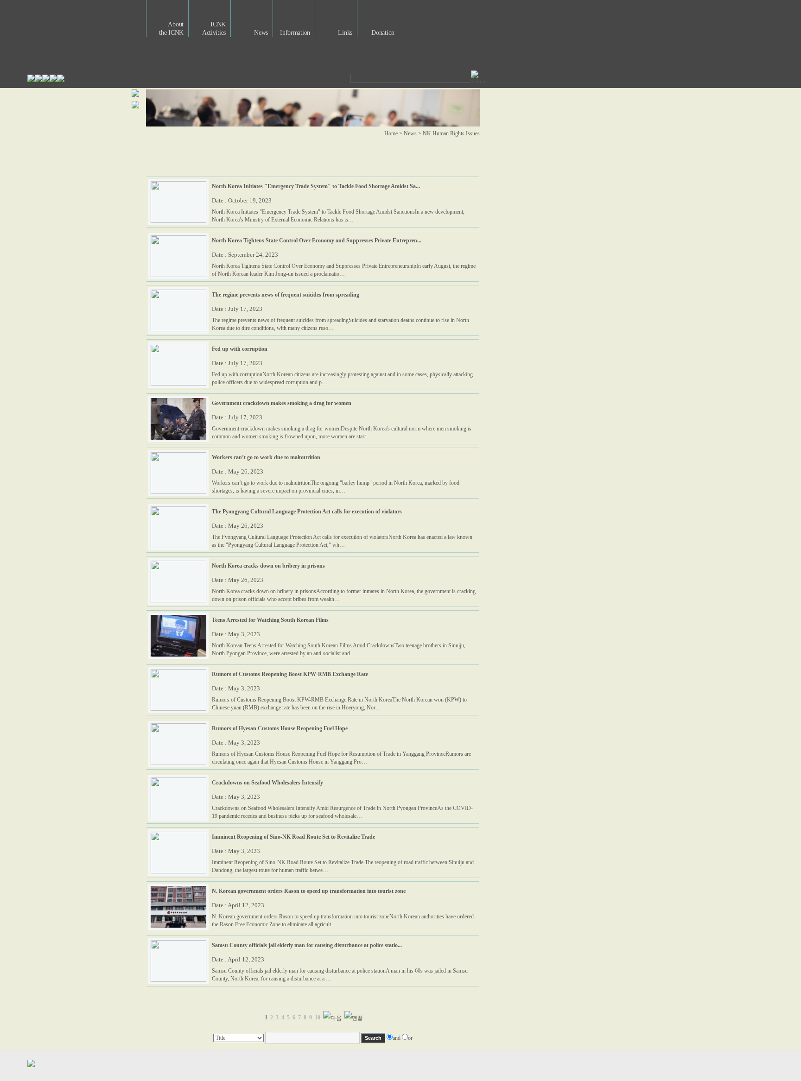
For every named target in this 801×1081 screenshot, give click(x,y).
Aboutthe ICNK (171, 28)
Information (295, 32)
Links (345, 32)
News (261, 32)
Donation (382, 32)
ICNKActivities (214, 28)
